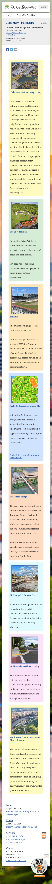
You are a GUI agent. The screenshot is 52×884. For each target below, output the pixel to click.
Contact (10, 848)
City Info (10, 832)
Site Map (21, 860)
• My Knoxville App (15, 839)
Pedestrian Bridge (18, 497)
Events (9, 820)
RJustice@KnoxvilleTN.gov (16, 33)
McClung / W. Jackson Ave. (23, 595)
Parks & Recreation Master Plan (25, 406)
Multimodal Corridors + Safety (24, 666)
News (9, 805)
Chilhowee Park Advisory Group (25, 92)
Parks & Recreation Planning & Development (24, 456)
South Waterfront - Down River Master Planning (25, 738)
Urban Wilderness (25, 232)
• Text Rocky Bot (14, 842)
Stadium (14, 317)
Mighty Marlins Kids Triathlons (21, 827)
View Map (11, 860)
